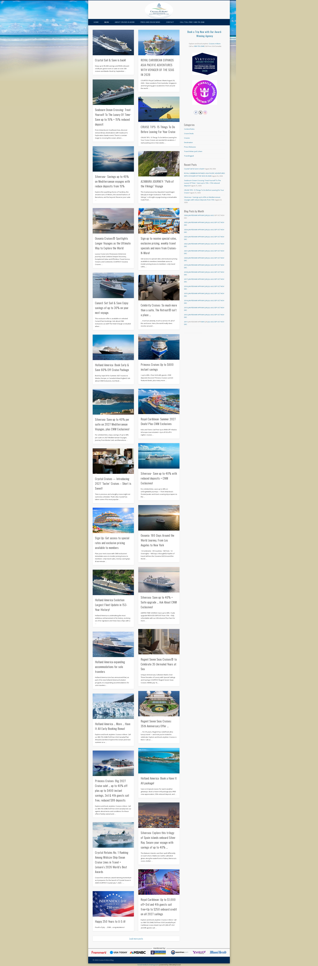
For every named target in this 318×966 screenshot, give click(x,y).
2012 (186, 315)
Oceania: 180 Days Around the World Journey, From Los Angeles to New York (157, 540)
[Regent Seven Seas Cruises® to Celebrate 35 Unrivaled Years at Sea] (158, 641)
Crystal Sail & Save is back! (110, 60)
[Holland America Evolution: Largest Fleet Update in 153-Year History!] (113, 582)
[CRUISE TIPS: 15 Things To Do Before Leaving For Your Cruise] (158, 109)
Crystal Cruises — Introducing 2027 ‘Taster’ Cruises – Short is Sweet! (113, 483)
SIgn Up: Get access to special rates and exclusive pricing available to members (112, 543)
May (202, 215)
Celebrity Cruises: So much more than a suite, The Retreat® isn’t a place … (159, 310)
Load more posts (136, 938)
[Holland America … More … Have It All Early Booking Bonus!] (113, 706)
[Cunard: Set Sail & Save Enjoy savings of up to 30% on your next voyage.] (113, 285)
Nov (222, 222)
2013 (186, 307)
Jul (209, 215)
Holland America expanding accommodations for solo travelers (110, 667)
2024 (186, 229)
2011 (186, 322)
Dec (185, 225)
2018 (186, 272)
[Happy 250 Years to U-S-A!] (113, 904)
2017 (186, 279)
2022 (186, 244)
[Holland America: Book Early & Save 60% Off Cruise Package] (113, 347)
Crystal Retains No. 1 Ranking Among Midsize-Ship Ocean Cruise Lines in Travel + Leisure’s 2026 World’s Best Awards (111, 862)
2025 (186, 222)
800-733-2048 (199, 46)
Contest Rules (189, 129)
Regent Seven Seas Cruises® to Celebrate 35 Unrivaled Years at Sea (159, 664)
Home (96, 22)
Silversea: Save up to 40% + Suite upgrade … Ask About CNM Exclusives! (159, 602)
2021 (186, 251)
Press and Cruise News (150, 22)
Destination (188, 142)
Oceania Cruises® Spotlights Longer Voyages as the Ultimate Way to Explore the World (113, 243)
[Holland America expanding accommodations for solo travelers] (113, 644)
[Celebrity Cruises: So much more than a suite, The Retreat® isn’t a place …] (158, 287)
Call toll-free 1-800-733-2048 (192, 22)
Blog (106, 22)
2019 (186, 265)
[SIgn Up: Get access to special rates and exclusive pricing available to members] (113, 520)
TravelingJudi (189, 156)
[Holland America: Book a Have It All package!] (158, 760)
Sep (215, 222)
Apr (199, 215)
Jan (189, 215)
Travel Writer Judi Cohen (193, 151)
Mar (196, 215)
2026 (186, 215)
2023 (186, 237)
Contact (170, 22)
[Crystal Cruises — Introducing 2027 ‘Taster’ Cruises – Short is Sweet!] (113, 461)
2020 (186, 258)
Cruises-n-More (214, 43)
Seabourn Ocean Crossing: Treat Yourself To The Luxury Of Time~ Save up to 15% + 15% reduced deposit (202, 183)
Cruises (187, 138)
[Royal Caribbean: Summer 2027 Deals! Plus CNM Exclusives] (158, 401)
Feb (192, 215)
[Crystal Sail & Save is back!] (113, 42)
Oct (218, 222)
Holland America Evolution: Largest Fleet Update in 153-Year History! (111, 605)
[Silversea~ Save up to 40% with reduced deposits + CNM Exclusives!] (158, 456)
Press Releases (190, 147)
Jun (206, 215)
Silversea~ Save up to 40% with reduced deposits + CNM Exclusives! (159, 478)
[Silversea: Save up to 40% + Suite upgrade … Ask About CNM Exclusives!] (158, 580)
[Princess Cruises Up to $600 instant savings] (158, 347)
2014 (186, 300)
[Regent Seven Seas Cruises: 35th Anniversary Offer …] (158, 703)
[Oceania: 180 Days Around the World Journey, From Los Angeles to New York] (158, 518)
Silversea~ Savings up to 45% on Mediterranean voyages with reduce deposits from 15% (112, 181)
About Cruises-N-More (125, 22)
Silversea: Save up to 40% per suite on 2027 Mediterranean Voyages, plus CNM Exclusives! (112, 424)
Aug (212, 215)
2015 (186, 293)
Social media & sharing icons (148, 965)
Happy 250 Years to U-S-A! (110, 921)
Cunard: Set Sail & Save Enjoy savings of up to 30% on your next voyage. (112, 308)
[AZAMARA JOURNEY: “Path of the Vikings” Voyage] (158, 164)
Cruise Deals (189, 133)
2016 (186, 286)
